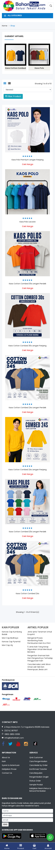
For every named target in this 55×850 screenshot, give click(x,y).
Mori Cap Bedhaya (10, 638)
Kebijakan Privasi (9, 769)
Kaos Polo (39, 68)
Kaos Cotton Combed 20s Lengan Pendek (27, 531)
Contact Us (7, 773)
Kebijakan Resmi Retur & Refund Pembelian (40, 789)
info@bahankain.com (14, 738)
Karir (4, 761)
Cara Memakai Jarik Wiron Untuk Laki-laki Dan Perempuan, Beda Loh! (39, 667)
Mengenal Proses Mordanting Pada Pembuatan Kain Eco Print (39, 640)
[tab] (5, 83)
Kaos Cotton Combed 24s (27, 593)
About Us (6, 757)
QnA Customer (36, 757)
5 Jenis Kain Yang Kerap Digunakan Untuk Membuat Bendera (40, 649)
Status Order (35, 780)
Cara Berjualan (35, 773)
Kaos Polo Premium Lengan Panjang (27, 160)
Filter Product (14, 96)
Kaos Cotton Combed (15, 68)
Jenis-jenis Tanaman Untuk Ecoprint (40, 633)
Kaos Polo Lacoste (28, 222)
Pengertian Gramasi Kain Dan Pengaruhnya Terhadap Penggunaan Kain (40, 658)
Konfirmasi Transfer (38, 769)
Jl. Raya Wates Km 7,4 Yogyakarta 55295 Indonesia (26, 727)
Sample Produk (36, 784)
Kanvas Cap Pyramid (11, 641)
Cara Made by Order (38, 765)
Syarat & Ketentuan (11, 765)
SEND (5, 824)
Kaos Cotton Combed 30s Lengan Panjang (27, 345)
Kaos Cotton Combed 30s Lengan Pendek (27, 283)
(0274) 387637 (11, 730)
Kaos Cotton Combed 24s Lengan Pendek (27, 407)
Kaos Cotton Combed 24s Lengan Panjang (28, 469)
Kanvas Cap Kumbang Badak (12, 633)
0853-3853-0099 (12, 734)
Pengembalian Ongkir (39, 777)
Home (4, 25)
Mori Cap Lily (7, 645)
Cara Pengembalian (38, 761)
